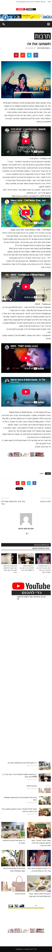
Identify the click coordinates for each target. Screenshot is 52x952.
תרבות (42, 36)
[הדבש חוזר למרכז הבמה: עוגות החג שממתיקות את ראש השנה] (39, 883)
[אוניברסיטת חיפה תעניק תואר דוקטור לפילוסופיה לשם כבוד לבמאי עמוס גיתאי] (9, 558)
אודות (49, 2)
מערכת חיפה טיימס (43, 48)
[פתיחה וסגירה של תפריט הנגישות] (5, 17)
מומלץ (41, 473)
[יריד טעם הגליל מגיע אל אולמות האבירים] (45, 766)
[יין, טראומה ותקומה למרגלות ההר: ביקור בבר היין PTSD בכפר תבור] (26, 558)
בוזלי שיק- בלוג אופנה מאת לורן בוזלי (13, 502)
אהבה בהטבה (45, 501)
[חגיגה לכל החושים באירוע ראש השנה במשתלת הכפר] (45, 800)
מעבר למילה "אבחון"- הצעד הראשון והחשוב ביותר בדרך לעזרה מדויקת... (41, 842)
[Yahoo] (26, 533)
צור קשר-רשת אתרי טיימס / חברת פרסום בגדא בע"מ (30, 2)
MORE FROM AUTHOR (41, 548)
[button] (3, 24)
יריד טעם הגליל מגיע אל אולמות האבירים (22, 763)
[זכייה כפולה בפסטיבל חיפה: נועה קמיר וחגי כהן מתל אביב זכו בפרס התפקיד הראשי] (43, 558)
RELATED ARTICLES (41, 545)
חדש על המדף (32, 786)
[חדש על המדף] (45, 789)
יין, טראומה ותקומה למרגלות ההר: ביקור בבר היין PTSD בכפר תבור (27, 568)
